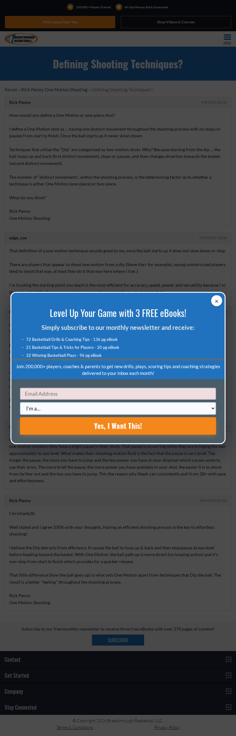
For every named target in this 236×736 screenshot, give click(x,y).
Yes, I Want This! (118, 426)
